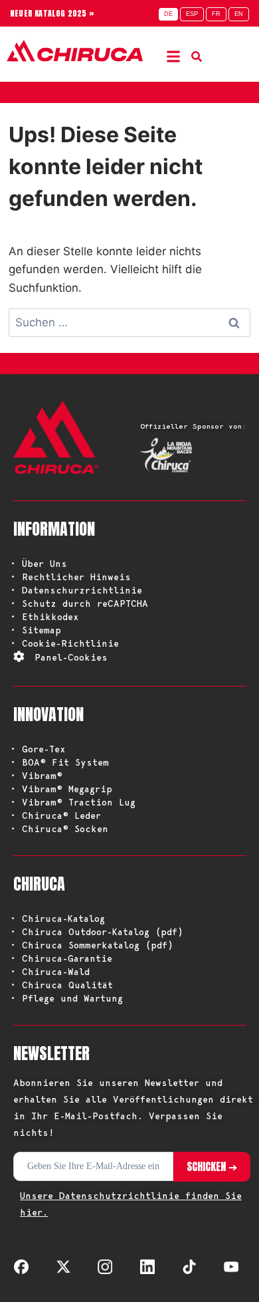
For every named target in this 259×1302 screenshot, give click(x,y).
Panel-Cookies (71, 657)
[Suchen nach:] (129, 322)
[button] (174, 56)
